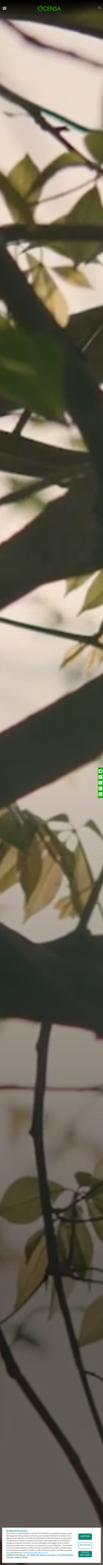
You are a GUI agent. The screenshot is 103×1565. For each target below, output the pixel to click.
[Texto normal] (100, 783)
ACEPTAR (85, 1536)
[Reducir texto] (100, 788)
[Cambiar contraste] (100, 771)
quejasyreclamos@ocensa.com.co (35, 1553)
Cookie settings (85, 1554)
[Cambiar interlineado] (100, 794)
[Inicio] (50, 8)
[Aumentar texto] (100, 777)
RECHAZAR (85, 1545)
